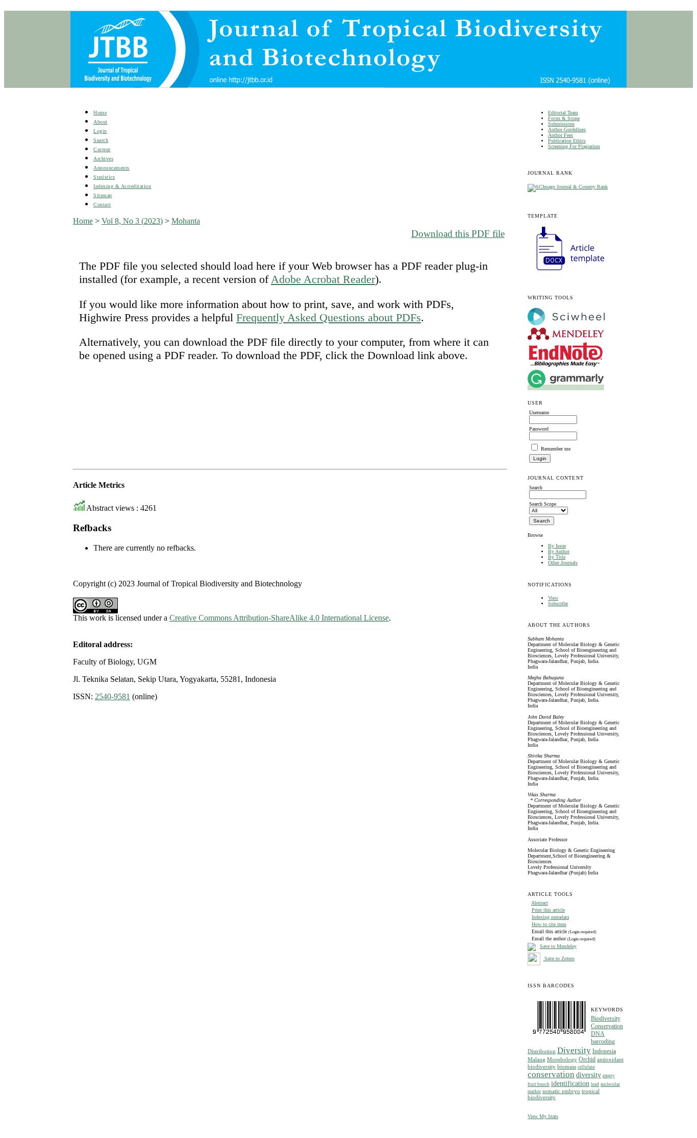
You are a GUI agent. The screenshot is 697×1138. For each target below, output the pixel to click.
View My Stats (543, 1116)
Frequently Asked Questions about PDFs (328, 317)
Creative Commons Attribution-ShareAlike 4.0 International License (279, 617)
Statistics (104, 177)
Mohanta (185, 221)
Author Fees (560, 135)
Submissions (561, 124)
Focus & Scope (564, 118)
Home (100, 112)
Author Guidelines (567, 129)
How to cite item (549, 924)
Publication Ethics (567, 141)
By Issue (557, 546)
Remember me (555, 449)
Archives (103, 158)
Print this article (548, 910)
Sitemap (102, 195)
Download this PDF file (458, 233)
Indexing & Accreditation (122, 186)
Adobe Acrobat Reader (323, 279)
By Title (556, 557)
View (553, 598)
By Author (558, 551)
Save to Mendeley (558, 946)
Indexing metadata (550, 917)
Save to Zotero (559, 958)
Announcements (111, 168)
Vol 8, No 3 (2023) (132, 221)
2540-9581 (112, 696)
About (100, 122)
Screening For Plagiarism (574, 146)
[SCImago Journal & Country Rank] (568, 186)
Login (100, 131)
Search (100, 140)
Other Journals (563, 562)
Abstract (539, 903)
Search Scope (542, 504)
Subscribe (558, 603)
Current (102, 149)
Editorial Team (563, 112)
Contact (102, 204)
